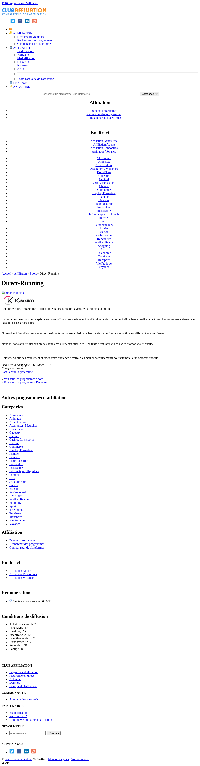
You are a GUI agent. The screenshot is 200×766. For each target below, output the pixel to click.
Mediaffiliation (26, 58)
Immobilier (104, 207)
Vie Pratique (104, 263)
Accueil (6, 273)
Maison (104, 231)
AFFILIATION (22, 33)
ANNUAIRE (21, 86)
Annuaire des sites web (23, 699)
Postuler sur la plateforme (17, 372)
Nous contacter (80, 759)
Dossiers (14, 682)
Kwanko (22, 65)
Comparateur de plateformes (34, 43)
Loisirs (104, 228)
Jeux (104, 221)
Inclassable (104, 210)
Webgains (23, 54)
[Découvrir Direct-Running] (13, 292)
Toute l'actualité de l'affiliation (35, 79)
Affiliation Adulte (104, 144)
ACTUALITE (21, 47)
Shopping (104, 246)
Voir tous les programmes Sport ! (24, 379)
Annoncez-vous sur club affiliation (30, 719)
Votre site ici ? (18, 716)
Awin (20, 68)
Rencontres (104, 239)
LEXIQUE (19, 82)
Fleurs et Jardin (104, 203)
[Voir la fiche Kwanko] (19, 305)
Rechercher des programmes (34, 40)
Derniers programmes (30, 36)
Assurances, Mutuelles (104, 168)
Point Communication (18, 759)
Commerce (104, 189)
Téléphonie (104, 253)
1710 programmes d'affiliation (20, 3)
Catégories (148, 93)
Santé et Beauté (103, 242)
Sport (104, 249)
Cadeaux (103, 175)
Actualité (15, 679)
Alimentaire (104, 158)
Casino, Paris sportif (104, 182)
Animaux (104, 161)
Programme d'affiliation (23, 672)
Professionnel (104, 235)
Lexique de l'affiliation (23, 686)
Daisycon (23, 61)
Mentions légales (58, 759)
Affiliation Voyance (104, 151)
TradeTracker (25, 51)
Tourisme (104, 256)
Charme (104, 186)
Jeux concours (104, 224)
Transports (103, 260)
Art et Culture (104, 165)
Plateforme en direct (21, 675)
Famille (104, 196)
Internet (104, 217)
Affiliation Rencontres (104, 148)
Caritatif (104, 179)
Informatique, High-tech (104, 214)
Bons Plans (104, 172)
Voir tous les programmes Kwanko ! (26, 382)
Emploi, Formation (104, 193)
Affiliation (20, 273)
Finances (103, 200)
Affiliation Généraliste (104, 141)
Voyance (104, 267)
